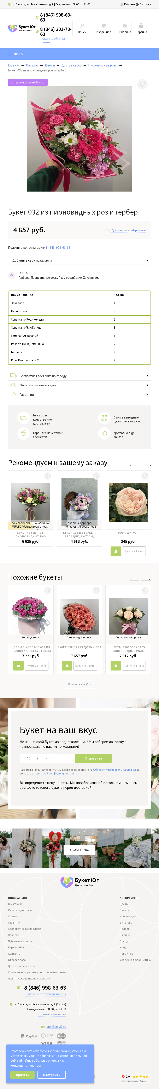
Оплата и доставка (20, 910)
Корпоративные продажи (24, 928)
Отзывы (13, 916)
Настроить (51, 1075)
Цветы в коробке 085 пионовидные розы (128, 649)
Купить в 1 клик (134, 551)
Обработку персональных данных (114, 770)
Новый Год (127, 953)
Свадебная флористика (135, 959)
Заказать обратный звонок (53, 40)
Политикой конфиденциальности (56, 773)
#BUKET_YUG (79, 850)
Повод (124, 941)
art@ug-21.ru (56, 1026)
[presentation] (135, 465)
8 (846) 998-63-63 (56, 17)
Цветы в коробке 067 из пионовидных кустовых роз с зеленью (31, 649)
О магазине (15, 903)
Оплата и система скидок (38, 385)
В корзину (116, 551)
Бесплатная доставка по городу (43, 376)
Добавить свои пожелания (32, 260)
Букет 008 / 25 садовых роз (79, 647)
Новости (13, 934)
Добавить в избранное (129, 230)
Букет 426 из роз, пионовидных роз (31, 534)
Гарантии (27, 394)
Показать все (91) (79, 684)
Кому (123, 947)
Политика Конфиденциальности (29, 978)
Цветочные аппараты (21, 966)
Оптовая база (17, 959)
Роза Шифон (128, 532)
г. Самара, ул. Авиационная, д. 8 (33, 4)
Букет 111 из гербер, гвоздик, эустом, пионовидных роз (79, 534)
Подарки (125, 928)
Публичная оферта (20, 941)
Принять (22, 1075)
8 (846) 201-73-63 (56, 32)
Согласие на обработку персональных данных (37, 972)
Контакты (14, 953)
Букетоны (126, 922)
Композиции (128, 916)
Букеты (124, 910)
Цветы (124, 903)
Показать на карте (52, 1014)
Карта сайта (16, 947)
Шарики (125, 934)
